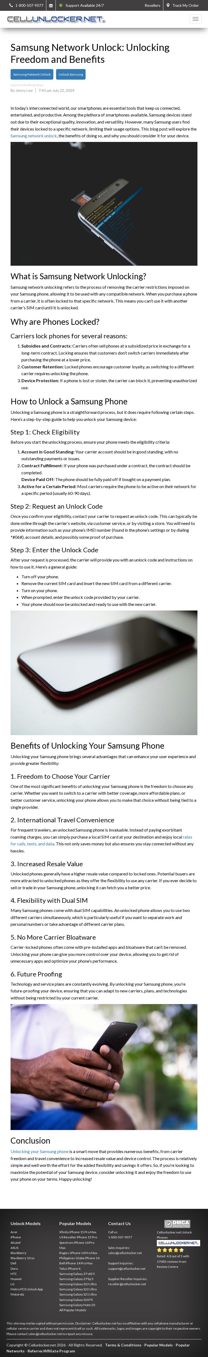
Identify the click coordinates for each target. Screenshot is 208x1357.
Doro (14, 1269)
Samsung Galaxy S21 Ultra (78, 1294)
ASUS (14, 1248)
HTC (14, 1274)
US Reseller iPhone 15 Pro (78, 1237)
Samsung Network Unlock (32, 74)
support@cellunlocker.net (126, 1269)
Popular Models (158, 1345)
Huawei (16, 1279)
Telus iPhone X (70, 1269)
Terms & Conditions (123, 1345)
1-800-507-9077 (120, 1237)
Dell (13, 1263)
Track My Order (184, 5)
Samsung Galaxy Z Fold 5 (77, 1274)
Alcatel (16, 1243)
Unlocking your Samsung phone (40, 1151)
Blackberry (18, 1253)
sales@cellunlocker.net (125, 1253)
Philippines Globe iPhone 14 (79, 1258)
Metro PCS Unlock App (27, 1289)
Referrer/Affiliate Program (51, 1351)
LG (13, 1284)
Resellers (152, 5)
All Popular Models (72, 1310)
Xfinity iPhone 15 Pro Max (77, 1232)
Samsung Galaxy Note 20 (77, 1305)
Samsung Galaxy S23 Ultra (78, 1284)
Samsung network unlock (34, 135)
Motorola (17, 1294)
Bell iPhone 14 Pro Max (76, 1263)
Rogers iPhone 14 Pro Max (78, 1253)
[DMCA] (177, 1224)
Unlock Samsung (71, 74)
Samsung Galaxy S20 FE (76, 1300)
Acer (14, 1232)
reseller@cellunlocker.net (127, 1284)
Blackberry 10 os (23, 1258)
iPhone (16, 1237)
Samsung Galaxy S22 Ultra (78, 1289)
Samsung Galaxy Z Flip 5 (76, 1279)
